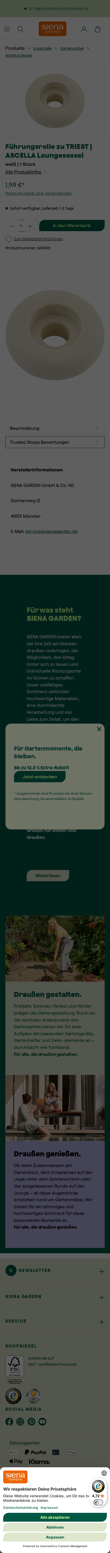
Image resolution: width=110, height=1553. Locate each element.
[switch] (98, 1502)
